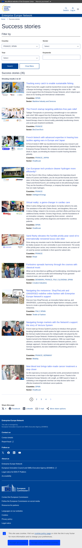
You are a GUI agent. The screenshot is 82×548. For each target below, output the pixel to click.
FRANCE (38, 126)
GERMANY (47, 355)
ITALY (55, 280)
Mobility (35, 359)
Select (46, 46)
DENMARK (39, 280)
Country (5, 41)
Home (3, 19)
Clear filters (29, 66)
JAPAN (46, 158)
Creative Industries (40, 283)
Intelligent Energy (39, 195)
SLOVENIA (62, 280)
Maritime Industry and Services (44, 101)
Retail (35, 257)
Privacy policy (7, 519)
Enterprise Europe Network (13, 420)
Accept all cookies (18, 542)
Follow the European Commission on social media (21, 501)
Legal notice (6, 523)
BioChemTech (38, 130)
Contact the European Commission (15, 497)
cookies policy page (42, 533)
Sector (45, 41)
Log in (72, 10)
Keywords (47, 53)
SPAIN (37, 98)
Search (66, 10)
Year (3, 53)
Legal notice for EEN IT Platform (14, 472)
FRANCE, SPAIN (10, 46)
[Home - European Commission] (6, 8)
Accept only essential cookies (44, 542)
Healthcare (37, 161)
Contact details (7, 437)
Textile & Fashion (39, 315)
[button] (4, 408)
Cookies (5, 515)
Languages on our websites (12, 511)
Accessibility (6, 476)
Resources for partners (10, 505)
